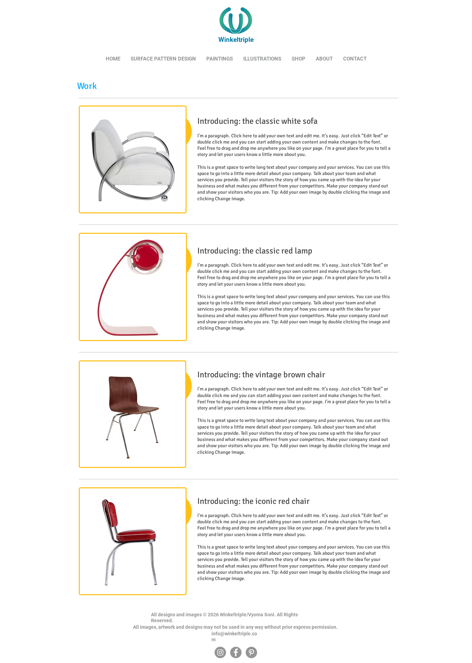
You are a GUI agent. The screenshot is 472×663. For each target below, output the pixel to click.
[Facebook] (236, 652)
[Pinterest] (251, 652)
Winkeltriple (235, 40)
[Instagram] (220, 652)
